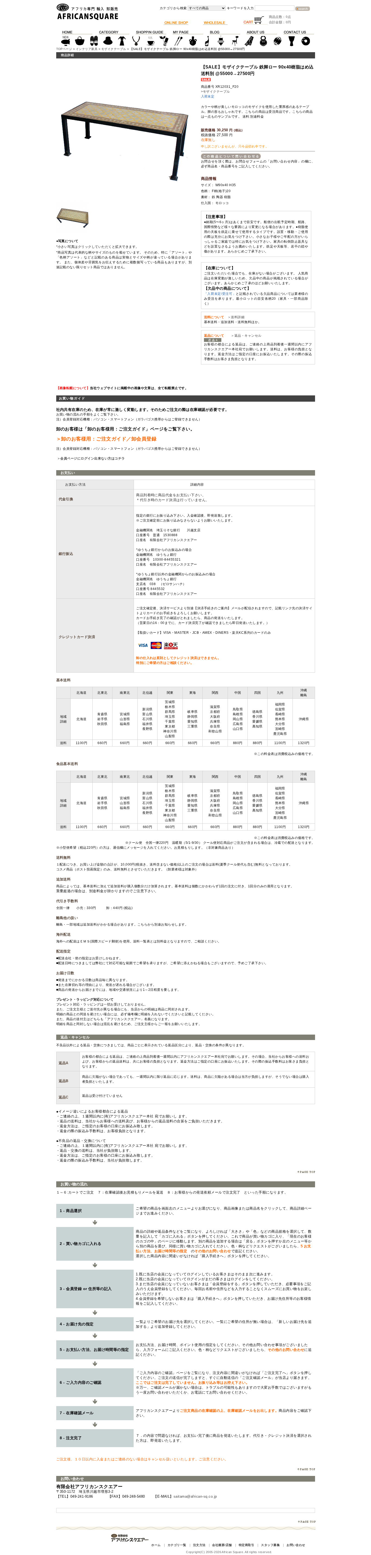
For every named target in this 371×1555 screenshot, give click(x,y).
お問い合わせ (296, 1545)
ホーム (156, 1545)
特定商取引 (246, 1545)
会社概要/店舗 (222, 1545)
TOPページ (64, 49)
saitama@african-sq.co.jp (195, 1496)
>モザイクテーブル (215, 91)
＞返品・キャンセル (245, 336)
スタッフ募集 (270, 1545)
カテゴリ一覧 (177, 1545)
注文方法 (199, 1545)
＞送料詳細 (236, 317)
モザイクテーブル (113, 49)
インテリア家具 (87, 49)
